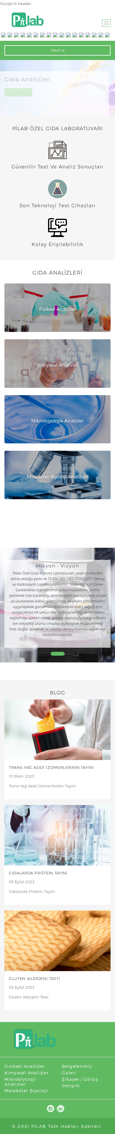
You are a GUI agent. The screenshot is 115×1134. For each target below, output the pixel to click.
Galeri (69, 1072)
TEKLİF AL (57, 50)
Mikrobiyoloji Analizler (20, 1082)
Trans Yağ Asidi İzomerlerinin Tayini (51, 767)
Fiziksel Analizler (24, 1066)
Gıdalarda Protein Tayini (38, 873)
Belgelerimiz (77, 1066)
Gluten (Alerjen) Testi (34, 978)
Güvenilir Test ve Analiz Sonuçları (58, 166)
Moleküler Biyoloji (26, 1090)
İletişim (71, 1085)
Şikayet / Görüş (80, 1079)
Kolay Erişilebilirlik (57, 244)
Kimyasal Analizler (26, 1072)
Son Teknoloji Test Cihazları (57, 205)
